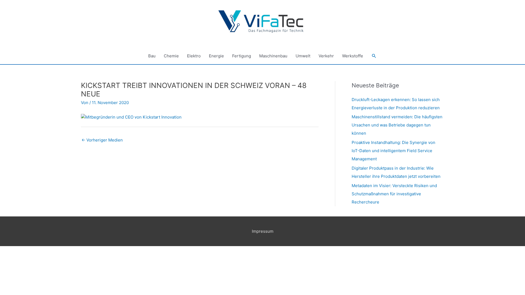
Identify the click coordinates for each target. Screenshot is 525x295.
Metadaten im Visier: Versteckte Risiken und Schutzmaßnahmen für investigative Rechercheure (394, 194)
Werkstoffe (352, 55)
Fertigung (241, 55)
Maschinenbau (273, 55)
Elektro (194, 55)
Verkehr (326, 55)
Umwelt (303, 55)
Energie (216, 55)
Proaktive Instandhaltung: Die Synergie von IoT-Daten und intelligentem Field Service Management (393, 150)
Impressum (262, 231)
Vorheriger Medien (102, 140)
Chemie (171, 55)
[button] (374, 56)
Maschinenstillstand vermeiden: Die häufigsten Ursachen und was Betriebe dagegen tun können (397, 125)
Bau (152, 55)
